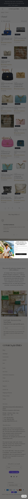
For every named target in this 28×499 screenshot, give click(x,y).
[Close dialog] (27, 241)
